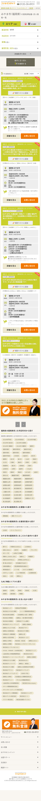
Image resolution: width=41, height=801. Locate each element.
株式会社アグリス (8, 670)
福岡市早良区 (6, 456)
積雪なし (19, 576)
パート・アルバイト (15, 530)
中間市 (27, 462)
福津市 (21, 469)
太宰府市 (5, 469)
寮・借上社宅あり (7, 563)
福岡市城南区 (26, 453)
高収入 (5, 576)
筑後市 (34, 459)
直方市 (33, 456)
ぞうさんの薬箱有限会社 (23, 680)
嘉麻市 (12, 472)
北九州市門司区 (7, 440)
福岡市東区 (6, 449)
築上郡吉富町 (6, 501)
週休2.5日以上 (7, 550)
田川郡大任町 (28, 495)
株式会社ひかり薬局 (23, 631)
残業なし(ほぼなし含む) (9, 557)
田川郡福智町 (6, 498)
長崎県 (20, 590)
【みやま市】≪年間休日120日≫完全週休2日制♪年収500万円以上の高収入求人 (20, 345)
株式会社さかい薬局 (8, 667)
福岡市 (32, 446)
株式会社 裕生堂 (20, 641)
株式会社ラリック (31, 650)
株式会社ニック (7, 608)
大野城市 (21, 466)
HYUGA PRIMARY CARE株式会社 (12, 650)
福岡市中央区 (27, 449)
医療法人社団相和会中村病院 (25, 667)
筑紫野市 (5, 466)
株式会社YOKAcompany (29, 683)
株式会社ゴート (24, 696)
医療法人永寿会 (7, 677)
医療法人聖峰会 (27, 624)
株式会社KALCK (23, 660)
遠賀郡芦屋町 (28, 482)
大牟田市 (16, 456)
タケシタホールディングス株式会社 (12, 690)
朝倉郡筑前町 (28, 488)
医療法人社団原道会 (8, 631)
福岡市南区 (6, 453)
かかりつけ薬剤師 (27, 570)
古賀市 (13, 469)
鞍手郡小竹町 (6, 488)
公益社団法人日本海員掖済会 (11, 683)
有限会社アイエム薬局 (22, 621)
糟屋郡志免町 (6, 479)
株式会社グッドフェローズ (10, 673)
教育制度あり (6, 570)
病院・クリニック (16, 516)
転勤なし (22, 557)
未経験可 (24, 550)
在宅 (11, 576)
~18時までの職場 (17, 553)
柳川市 (20, 459)
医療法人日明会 (7, 641)
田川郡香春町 (28, 492)
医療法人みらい (33, 641)
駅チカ (5, 547)
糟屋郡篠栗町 (26, 475)
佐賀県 (12, 590)
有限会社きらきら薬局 (9, 660)
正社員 (5, 530)
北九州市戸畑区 (32, 440)
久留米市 (25, 456)
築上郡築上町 (17, 501)
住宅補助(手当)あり (21, 563)
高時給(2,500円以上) (23, 560)
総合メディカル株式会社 (9, 696)
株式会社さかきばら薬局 (9, 611)
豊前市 (20, 462)
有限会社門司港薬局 (20, 608)
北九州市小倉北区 (8, 443)
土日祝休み (28, 547)
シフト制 (16, 570)
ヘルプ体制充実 (20, 573)
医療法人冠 (22, 634)
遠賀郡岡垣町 (17, 485)
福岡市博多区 (16, 449)
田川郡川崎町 (17, 495)
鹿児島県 (12, 594)
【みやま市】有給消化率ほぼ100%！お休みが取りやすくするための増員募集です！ (19, 281)
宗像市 (29, 466)
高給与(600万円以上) (8, 560)
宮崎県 (5, 594)
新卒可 (16, 550)
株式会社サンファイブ (9, 664)
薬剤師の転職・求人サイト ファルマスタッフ (14, 8)
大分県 (34, 590)
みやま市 (27, 472)
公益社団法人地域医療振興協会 (11, 654)
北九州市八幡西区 (21, 446)
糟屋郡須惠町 (17, 479)
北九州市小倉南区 (21, 443)
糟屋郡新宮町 (28, 479)
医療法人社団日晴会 (9, 637)
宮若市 (5, 472)
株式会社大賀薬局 (8, 618)
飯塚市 (5, 459)
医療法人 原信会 (24, 664)
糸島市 (36, 472)
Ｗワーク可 (6, 553)
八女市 (27, 459)
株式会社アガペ (23, 628)
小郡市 (34, 462)
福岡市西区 (16, 453)
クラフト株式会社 (8, 700)
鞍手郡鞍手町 (17, 488)
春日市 (13, 466)
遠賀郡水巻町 (6, 485)
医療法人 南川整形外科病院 (24, 618)
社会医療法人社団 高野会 (25, 615)
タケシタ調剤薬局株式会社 (10, 686)
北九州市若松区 (19, 440)
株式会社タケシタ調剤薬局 (10, 693)
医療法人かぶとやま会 (9, 628)
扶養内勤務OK (7, 566)
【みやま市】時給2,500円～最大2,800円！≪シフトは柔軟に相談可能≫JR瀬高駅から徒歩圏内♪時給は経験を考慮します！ (20, 86)
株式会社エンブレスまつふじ (11, 647)
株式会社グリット (8, 680)
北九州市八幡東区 (8, 446)
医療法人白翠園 (7, 644)
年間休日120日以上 (15, 547)
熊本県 (27, 590)
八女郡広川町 (17, 492)
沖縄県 (21, 594)
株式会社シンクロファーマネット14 (25, 644)
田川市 (12, 459)
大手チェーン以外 (8, 573)
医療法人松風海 (31, 657)
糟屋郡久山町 (6, 482)
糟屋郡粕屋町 (17, 482)
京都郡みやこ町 (29, 498)
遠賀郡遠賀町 (28, 485)
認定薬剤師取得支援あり (21, 566)
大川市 (5, 462)
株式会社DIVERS (28, 654)
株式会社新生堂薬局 (8, 615)
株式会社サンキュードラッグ (11, 624)
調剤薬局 (5, 516)
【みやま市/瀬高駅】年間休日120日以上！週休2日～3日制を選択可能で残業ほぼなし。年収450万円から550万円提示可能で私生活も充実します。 (20, 152)
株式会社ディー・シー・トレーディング (13, 657)
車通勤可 (30, 557)
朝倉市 (20, 472)
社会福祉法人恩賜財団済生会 (23, 677)
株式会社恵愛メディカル (23, 700)
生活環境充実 (32, 573)
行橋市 (12, 462)
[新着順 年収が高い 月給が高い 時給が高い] (34, 73)
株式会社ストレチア (26, 693)
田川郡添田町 (6, 495)
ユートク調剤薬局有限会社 (27, 611)
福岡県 (31, 8)
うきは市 (29, 469)
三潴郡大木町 (6, 492)
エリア (11, 23)
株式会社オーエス (24, 637)
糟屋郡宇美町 (15, 475)
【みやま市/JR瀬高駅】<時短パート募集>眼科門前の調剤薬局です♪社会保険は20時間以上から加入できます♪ (20, 216)
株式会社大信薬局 (8, 621)
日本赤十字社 (24, 673)
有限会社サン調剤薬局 (9, 634)
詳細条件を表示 (20, 54)
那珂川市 (5, 475)
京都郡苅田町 (17, 498)
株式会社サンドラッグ (22, 670)
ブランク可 (34, 550)
